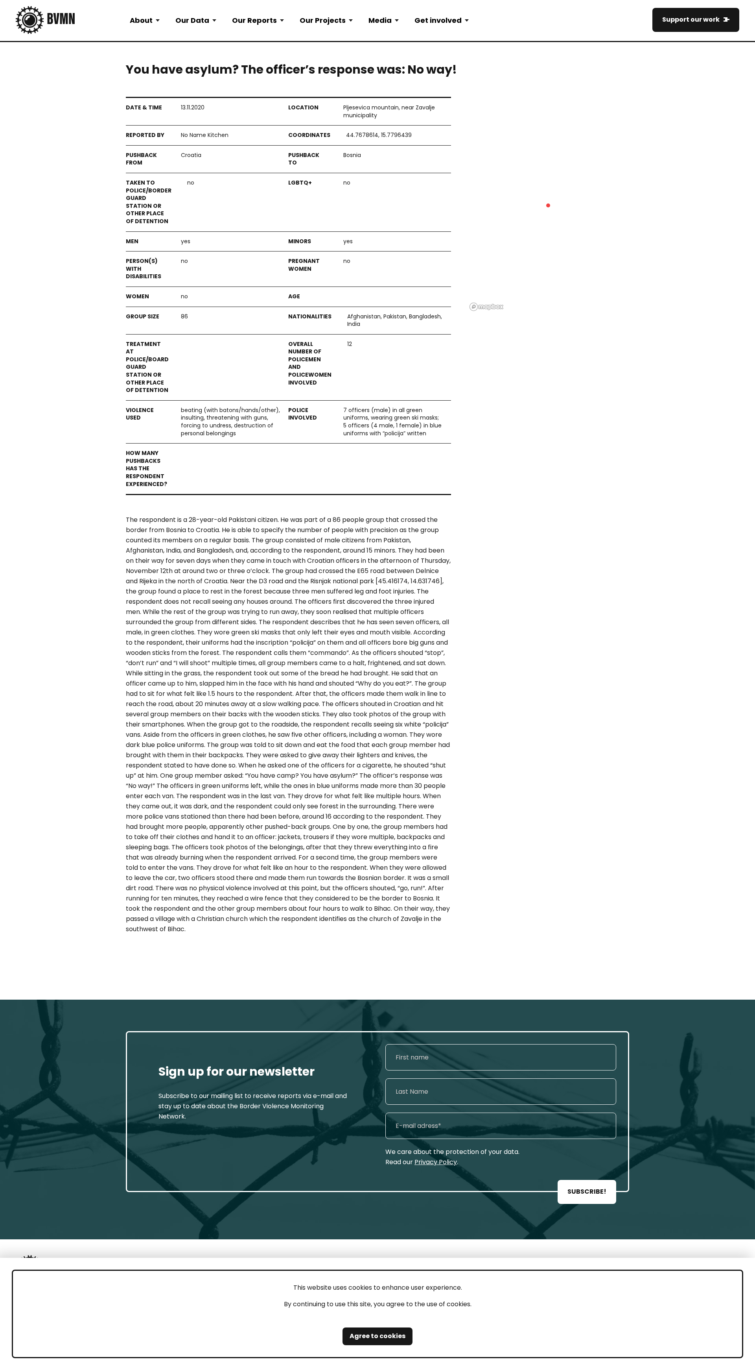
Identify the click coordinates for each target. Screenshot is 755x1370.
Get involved (438, 20)
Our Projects (323, 20)
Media (380, 20)
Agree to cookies (377, 1335)
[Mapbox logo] (486, 306)
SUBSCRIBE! (586, 1191)
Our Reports (254, 20)
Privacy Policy (435, 1162)
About (141, 20)
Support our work (691, 19)
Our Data (192, 20)
